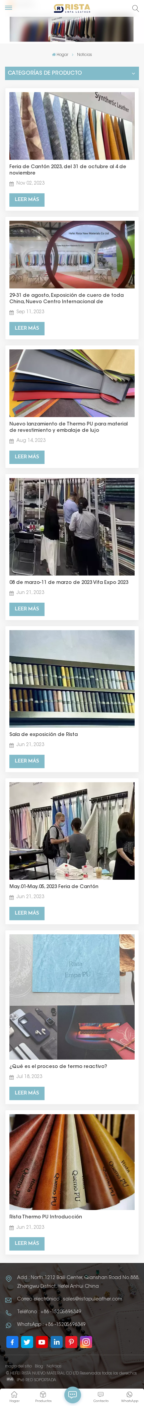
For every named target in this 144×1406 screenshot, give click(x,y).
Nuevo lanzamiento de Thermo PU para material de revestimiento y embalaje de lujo (68, 427)
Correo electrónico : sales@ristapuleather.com (69, 1299)
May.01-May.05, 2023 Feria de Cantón (53, 886)
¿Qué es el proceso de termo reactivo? (58, 1066)
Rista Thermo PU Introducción (45, 1217)
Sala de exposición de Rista (43, 734)
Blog (39, 1366)
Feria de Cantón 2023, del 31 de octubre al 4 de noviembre (67, 170)
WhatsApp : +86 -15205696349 (51, 1325)
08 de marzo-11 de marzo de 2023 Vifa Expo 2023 (68, 582)
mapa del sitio (18, 1366)
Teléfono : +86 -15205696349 (49, 1312)
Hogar (62, 55)
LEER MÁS (27, 199)
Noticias (54, 1366)
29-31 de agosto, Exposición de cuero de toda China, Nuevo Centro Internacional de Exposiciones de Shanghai (66, 299)
